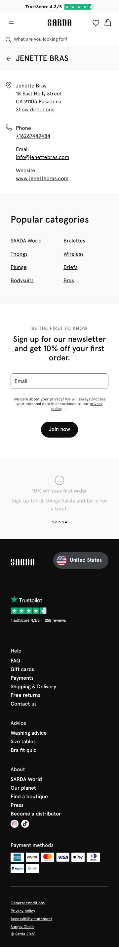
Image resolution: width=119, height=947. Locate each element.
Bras (68, 280)
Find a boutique (29, 797)
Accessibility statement (31, 919)
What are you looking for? (40, 39)
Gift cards (22, 670)
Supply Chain (22, 926)
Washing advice (29, 733)
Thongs (19, 254)
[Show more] (66, 408)
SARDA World (26, 240)
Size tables (23, 742)
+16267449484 (33, 136)
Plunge (18, 267)
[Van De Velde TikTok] (25, 824)
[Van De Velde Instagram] (15, 824)
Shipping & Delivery (33, 687)
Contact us (24, 704)
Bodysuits (22, 280)
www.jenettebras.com (42, 178)
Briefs (70, 267)
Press (17, 806)
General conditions (28, 903)
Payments (22, 678)
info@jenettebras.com (42, 157)
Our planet (23, 788)
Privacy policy (23, 911)
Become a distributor (36, 814)
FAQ (15, 661)
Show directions (35, 109)
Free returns (25, 696)
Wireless (73, 254)
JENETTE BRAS (42, 58)
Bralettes (74, 240)
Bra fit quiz (23, 751)
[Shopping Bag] (108, 22)
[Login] (96, 22)
